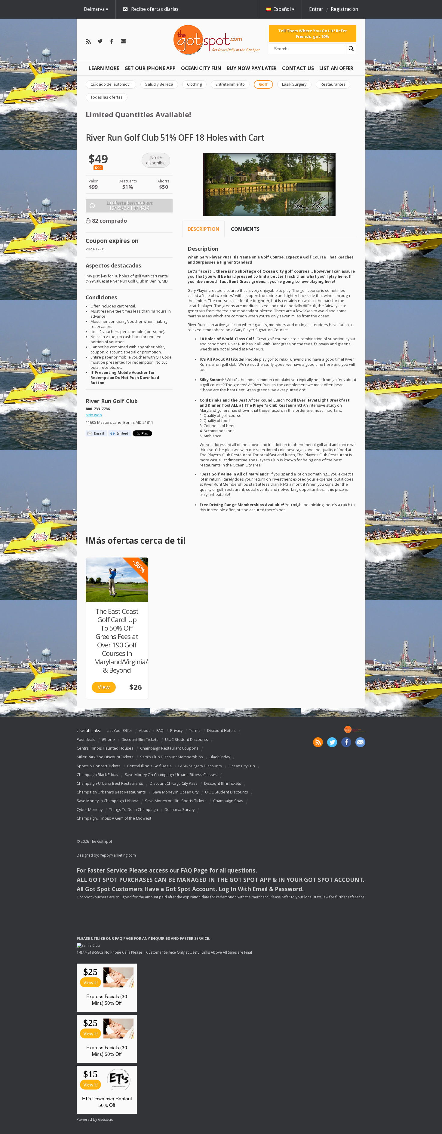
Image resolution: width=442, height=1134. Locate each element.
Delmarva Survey (179, 809)
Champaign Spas (228, 800)
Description (203, 229)
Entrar (316, 9)
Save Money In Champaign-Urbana (107, 800)
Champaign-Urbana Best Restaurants (110, 783)
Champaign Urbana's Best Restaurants (111, 792)
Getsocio (105, 1119)
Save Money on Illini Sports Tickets (176, 800)
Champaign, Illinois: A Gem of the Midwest (114, 818)
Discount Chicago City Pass (174, 783)
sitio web (94, 414)
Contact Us (298, 68)
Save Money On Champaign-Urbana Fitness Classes (171, 774)
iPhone (108, 739)
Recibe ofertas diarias (155, 9)
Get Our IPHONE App (150, 68)
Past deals (86, 739)
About (144, 730)
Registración (344, 9)
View (104, 687)
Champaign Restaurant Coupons (169, 748)
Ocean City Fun (201, 68)
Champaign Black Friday (97, 774)
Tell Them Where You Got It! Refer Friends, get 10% (312, 33)
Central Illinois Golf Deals (149, 766)
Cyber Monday (90, 809)
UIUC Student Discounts (186, 739)
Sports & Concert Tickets (99, 766)
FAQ (160, 730)
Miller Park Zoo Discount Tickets (105, 757)
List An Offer (336, 68)
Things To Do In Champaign (133, 809)
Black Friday (220, 757)
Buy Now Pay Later (252, 68)
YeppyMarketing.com (118, 855)
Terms (195, 730)
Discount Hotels (221, 730)
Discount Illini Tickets (139, 739)
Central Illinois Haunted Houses (105, 748)
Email (99, 433)
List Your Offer (119, 730)
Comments (245, 229)
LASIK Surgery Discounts (200, 766)
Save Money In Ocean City (175, 792)
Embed (122, 433)
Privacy (176, 730)
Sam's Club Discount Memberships (171, 757)
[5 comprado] (117, 580)
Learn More (104, 68)
